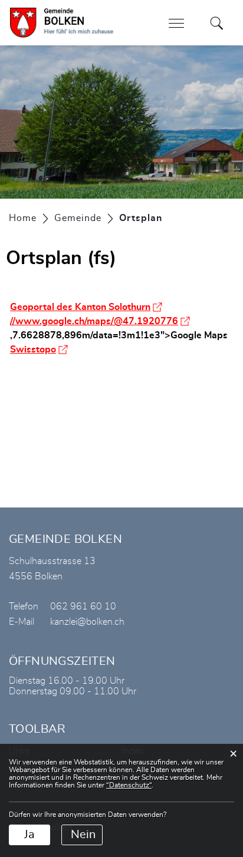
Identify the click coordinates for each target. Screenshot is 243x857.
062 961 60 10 (83, 606)
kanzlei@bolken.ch (87, 622)
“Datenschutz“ (129, 785)
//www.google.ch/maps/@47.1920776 (100, 321)
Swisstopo (39, 349)
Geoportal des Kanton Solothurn (86, 307)
